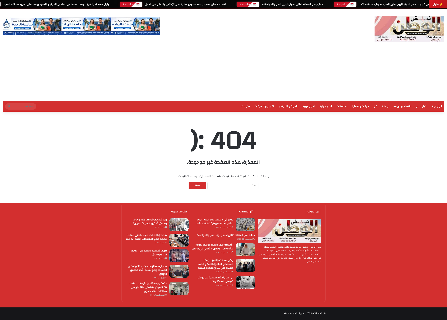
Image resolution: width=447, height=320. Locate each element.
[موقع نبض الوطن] (409, 29)
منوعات (245, 106)
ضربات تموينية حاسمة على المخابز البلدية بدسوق (149, 252)
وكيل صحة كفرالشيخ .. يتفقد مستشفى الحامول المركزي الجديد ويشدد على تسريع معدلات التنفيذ (56, 4)
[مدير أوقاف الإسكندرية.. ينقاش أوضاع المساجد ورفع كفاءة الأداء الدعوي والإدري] (179, 271)
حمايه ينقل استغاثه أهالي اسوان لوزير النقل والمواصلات (292, 4)
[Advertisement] (223, 75)
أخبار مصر (421, 106)
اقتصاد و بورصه (402, 106)
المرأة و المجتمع (288, 106)
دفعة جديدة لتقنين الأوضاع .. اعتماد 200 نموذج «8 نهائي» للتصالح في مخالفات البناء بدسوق (148, 287)
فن (375, 106)
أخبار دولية (326, 106)
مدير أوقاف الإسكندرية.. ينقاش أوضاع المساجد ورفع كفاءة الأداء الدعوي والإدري (147, 270)
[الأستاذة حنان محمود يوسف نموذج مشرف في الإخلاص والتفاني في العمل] (245, 249)
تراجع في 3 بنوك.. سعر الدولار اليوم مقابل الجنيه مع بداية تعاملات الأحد (397, 4)
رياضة (385, 106)
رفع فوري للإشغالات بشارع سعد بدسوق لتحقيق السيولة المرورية (150, 221)
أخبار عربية (308, 106)
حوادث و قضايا (360, 106)
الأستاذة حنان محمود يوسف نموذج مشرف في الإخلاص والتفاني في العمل (185, 4)
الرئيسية (437, 106)
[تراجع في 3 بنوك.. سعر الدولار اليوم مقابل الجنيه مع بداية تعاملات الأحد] (245, 224)
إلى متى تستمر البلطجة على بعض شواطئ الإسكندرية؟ (215, 279)
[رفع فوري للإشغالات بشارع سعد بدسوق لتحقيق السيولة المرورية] (179, 224)
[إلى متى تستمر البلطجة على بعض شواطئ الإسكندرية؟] (245, 282)
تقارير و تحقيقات (264, 106)
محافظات (342, 106)
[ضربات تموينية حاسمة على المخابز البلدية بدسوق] (179, 255)
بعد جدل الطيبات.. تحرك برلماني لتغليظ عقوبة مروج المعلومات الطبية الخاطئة (146, 237)
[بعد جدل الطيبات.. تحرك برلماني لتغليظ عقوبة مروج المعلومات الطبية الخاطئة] (179, 240)
